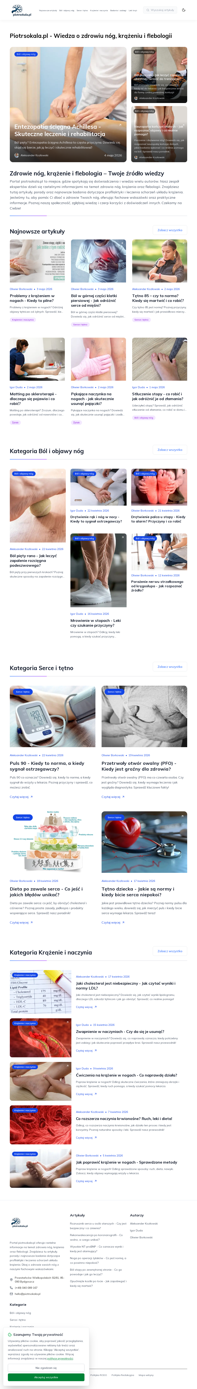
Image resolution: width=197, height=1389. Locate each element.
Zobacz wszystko (170, 230)
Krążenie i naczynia (99, 10)
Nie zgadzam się (46, 1368)
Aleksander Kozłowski (146, 289)
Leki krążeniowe (136, 10)
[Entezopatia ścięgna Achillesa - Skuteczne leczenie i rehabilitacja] (68, 104)
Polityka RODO (98, 1375)
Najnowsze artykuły (48, 10)
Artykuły (77, 1215)
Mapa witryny (146, 1375)
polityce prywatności (60, 1358)
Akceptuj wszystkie (46, 1377)
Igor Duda (16, 387)
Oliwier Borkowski (21, 289)
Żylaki (15, 422)
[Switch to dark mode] (183, 10)
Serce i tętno (82, 10)
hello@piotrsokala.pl (27, 1294)
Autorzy (137, 1215)
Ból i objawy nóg (66, 10)
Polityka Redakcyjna (123, 1375)
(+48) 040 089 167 (26, 1287)
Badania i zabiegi (118, 10)
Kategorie (18, 1304)
